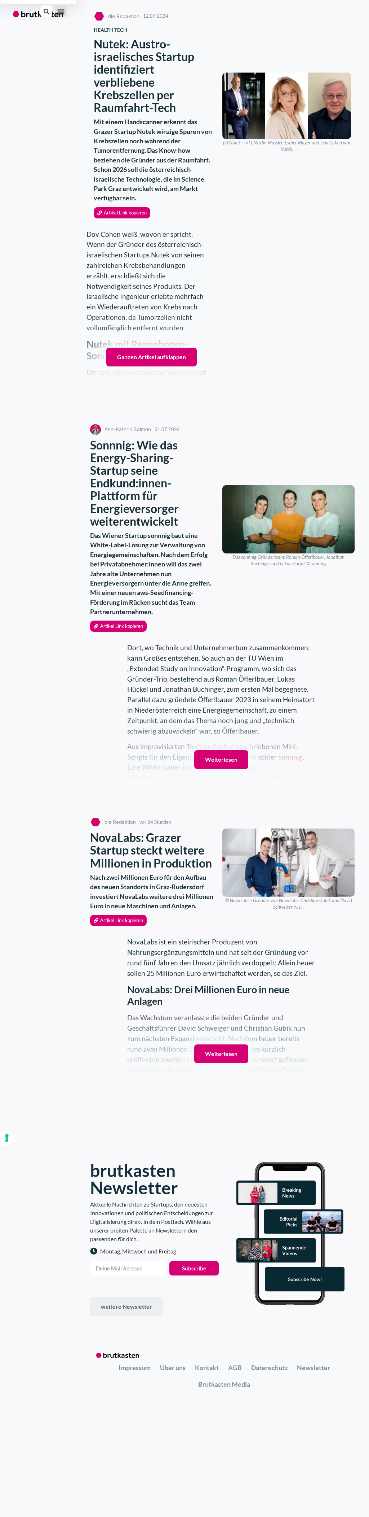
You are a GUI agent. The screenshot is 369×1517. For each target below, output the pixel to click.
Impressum (135, 1368)
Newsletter (313, 1368)
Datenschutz (269, 1368)
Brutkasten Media (224, 1384)
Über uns (173, 1368)
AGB (235, 1368)
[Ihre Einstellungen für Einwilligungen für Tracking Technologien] (7, 1138)
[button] (61, 11)
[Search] (46, 11)
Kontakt (207, 1368)
